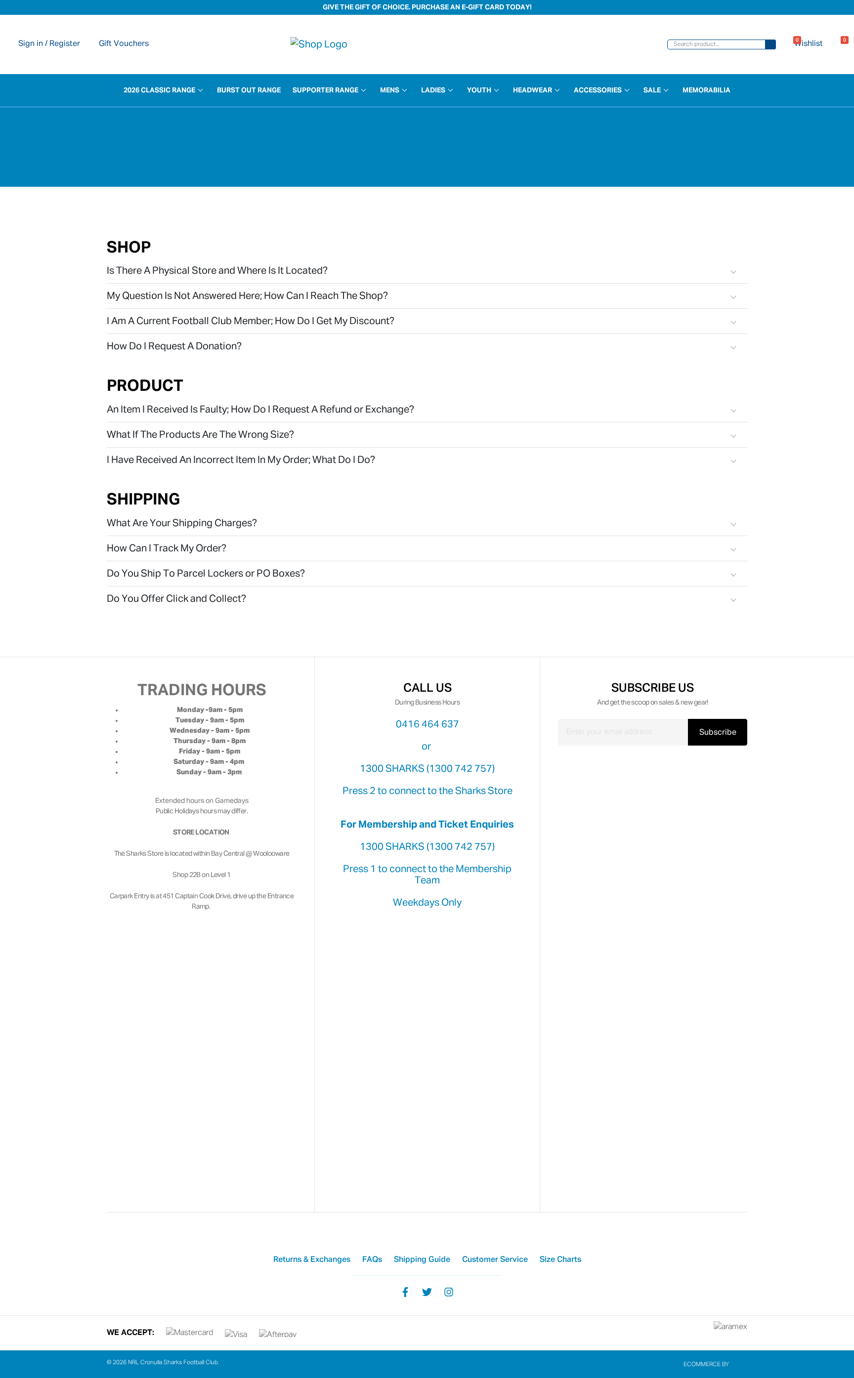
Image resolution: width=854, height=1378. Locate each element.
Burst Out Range (249, 90)
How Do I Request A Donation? (174, 346)
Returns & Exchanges (311, 1260)
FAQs (372, 1260)
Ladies (433, 90)
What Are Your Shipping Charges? (182, 523)
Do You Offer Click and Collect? (176, 599)
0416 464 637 (427, 724)
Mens (389, 90)
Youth (479, 90)
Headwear (532, 90)
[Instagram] (449, 1291)
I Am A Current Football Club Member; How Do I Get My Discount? (250, 321)
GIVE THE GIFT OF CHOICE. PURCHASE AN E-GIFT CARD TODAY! (427, 7)
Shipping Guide (422, 1260)
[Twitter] (427, 1291)
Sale (652, 90)
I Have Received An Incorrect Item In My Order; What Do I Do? (241, 460)
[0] (838, 44)
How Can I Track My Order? (166, 548)
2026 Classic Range (159, 90)
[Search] (770, 44)
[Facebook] (405, 1291)
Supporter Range (325, 90)
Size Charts (560, 1260)
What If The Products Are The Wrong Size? (200, 435)
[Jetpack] (738, 1365)
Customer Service (495, 1260)
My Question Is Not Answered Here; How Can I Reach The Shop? (247, 296)
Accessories (598, 90)
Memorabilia (706, 90)
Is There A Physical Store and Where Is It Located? (217, 271)
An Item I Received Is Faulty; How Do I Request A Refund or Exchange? (260, 410)
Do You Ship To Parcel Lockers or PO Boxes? (206, 574)
